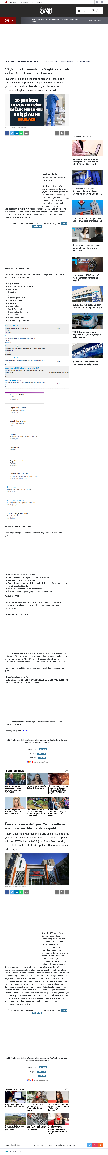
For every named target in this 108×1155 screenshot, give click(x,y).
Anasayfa (35, 1145)
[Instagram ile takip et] (95, 1145)
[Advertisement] (54, 42)
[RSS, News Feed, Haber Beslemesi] (100, 1145)
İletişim (50, 1145)
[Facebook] (7, 133)
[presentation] (12, 20)
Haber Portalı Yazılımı (16, 1152)
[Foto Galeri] (102, 2)
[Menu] (79, 11)
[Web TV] (97, 2)
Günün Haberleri (23, 2)
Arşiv (32, 2)
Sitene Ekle (40, 2)
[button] (57, 133)
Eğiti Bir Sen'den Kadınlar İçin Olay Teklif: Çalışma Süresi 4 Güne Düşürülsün (55, 20)
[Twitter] (12, 133)
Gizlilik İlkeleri (60, 1145)
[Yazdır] (26, 133)
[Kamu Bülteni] (46, 10)
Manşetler (13, 2)
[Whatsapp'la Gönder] (21, 133)
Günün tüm (96, 21)
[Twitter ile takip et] (89, 1145)
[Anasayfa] (6, 2)
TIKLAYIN (25, 731)
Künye (43, 1145)
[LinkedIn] (16, 133)
